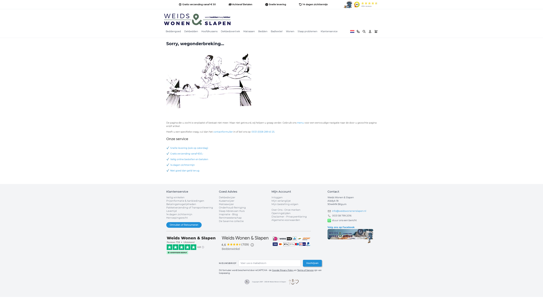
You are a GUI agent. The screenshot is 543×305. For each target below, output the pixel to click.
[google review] (245, 243)
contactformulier (223, 131)
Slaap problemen (307, 31)
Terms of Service (305, 270)
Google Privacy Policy (283, 270)
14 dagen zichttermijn (182, 165)
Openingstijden (281, 213)
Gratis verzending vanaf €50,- (186, 153)
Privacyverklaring (296, 216)
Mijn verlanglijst (281, 201)
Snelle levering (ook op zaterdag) (189, 148)
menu (300, 122)
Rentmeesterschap (230, 217)
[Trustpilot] (192, 245)
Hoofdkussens (209, 31)
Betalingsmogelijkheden (181, 204)
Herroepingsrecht (177, 217)
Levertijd (171, 211)
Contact (333, 191)
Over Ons (277, 210)
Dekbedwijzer (227, 197)
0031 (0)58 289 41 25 (263, 131)
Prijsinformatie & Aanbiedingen (185, 201)
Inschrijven (312, 263)
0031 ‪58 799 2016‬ (341, 215)
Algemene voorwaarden (286, 220)
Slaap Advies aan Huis (231, 211)
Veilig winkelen (175, 197)
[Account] (370, 31)
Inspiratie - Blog (228, 214)
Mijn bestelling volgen (285, 204)
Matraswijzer (226, 204)
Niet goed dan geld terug (184, 170)
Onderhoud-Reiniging (232, 207)
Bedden (262, 31)
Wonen (290, 31)
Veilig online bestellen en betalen (189, 159)
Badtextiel (277, 31)
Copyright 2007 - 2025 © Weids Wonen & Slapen (269, 282)
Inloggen (277, 197)
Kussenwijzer (226, 201)
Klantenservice (329, 31)
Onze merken (292, 210)
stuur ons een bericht (344, 220)
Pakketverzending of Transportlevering (189, 207)
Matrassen (249, 31)
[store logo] (271, 19)
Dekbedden (191, 31)
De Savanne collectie (231, 221)
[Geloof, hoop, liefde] (293, 282)
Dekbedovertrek (230, 31)
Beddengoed (173, 31)
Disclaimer (278, 216)
